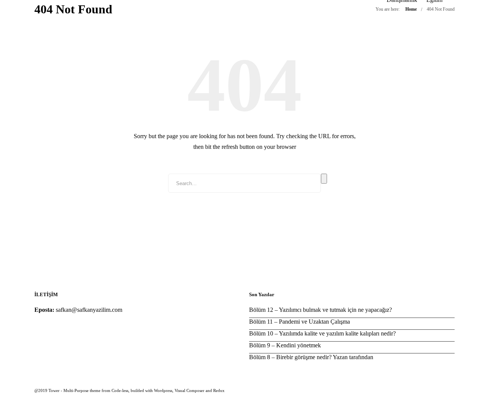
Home (411, 9)
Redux (219, 390)
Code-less (120, 390)
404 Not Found (441, 9)
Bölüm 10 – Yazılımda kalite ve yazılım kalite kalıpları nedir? (322, 333)
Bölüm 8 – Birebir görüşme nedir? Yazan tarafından (311, 357)
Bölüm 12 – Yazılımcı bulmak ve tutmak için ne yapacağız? (320, 309)
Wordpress (163, 390)
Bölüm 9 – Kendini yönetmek (285, 345)
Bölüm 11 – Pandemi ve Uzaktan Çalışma (299, 321)
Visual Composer (189, 390)
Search (324, 179)
